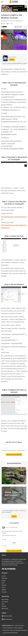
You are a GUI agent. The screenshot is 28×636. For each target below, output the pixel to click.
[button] (2, 2)
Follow (12, 59)
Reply (14, 543)
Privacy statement (8, 628)
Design (4, 580)
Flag (5, 539)
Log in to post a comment (14, 551)
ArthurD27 (5, 21)
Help (3, 604)
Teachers (4, 592)
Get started (5, 602)
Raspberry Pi (19, 21)
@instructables (8, 616)
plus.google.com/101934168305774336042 (15, 63)
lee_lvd (8, 527)
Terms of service (19, 625)
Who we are (5, 608)
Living (3, 587)
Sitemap (4, 606)
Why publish (5, 599)
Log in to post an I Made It (14, 454)
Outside (4, 590)
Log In (14, 516)
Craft (3, 583)
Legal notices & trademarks (10, 633)
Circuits (12, 21)
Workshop (4, 578)
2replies (5, 546)
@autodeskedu (8, 619)
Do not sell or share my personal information (15, 630)
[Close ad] (26, 6)
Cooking (4, 585)
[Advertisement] (14, 8)
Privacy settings (18, 628)
